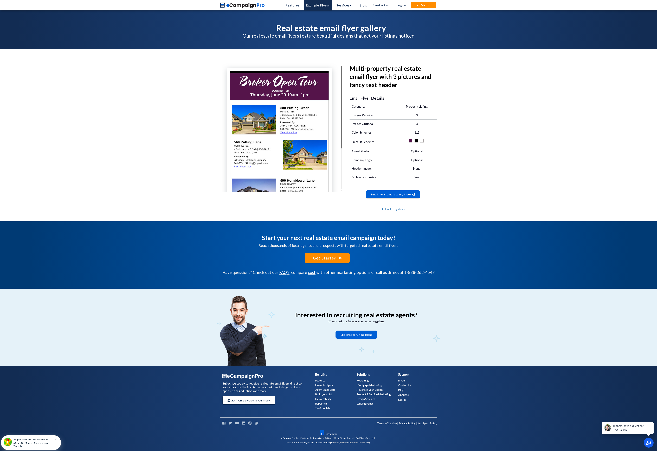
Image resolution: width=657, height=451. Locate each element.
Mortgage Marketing (369, 385)
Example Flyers (318, 5)
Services (343, 5)
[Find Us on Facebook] (224, 423)
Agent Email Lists (325, 389)
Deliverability (323, 398)
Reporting (321, 403)
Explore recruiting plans (356, 334)
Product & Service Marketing (374, 394)
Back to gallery (395, 209)
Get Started (423, 5)
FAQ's (284, 272)
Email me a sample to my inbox (391, 194)
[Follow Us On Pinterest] (250, 423)
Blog (363, 5)
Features (292, 5)
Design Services (366, 398)
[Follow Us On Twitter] (230, 423)
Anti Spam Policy (427, 423)
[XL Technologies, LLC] (328, 432)
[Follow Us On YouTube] (237, 423)
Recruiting (363, 380)
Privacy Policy (407, 423)
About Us (403, 394)
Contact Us (404, 385)
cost (311, 272)
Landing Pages (365, 403)
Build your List (323, 394)
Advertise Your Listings (370, 389)
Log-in (402, 399)
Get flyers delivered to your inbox (250, 400)
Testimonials (322, 408)
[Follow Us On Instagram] (256, 423)
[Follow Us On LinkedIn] (243, 423)
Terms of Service (387, 423)
